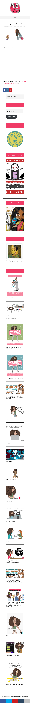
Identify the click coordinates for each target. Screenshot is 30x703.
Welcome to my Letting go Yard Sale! (14, 348)
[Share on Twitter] (9, 701)
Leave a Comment (21, 26)
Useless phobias (10, 521)
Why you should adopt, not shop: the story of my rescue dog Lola (14, 397)
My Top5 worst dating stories (14, 378)
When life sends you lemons (14, 684)
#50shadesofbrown (11, 479)
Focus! (8, 443)
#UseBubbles (10, 298)
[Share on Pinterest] (15, 701)
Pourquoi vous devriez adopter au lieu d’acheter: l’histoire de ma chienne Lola (14, 581)
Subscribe (11, 116)
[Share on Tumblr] (21, 701)
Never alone (9, 541)
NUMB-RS (9, 461)
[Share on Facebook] (3, 701)
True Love (9, 501)
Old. (7, 635)
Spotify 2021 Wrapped (12, 655)
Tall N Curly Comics (15, 8)
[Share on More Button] (27, 701)
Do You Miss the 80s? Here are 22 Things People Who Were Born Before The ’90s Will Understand (15, 604)
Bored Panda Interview (13, 318)
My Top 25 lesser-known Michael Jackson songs (13, 561)
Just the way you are (12, 419)
